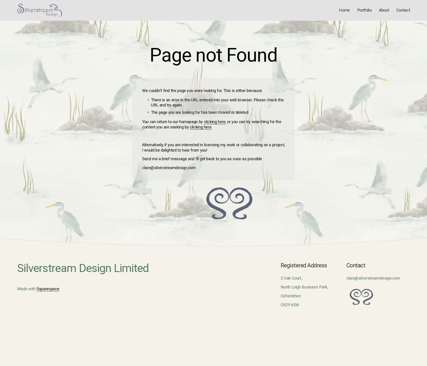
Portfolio (364, 10)
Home (344, 10)
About (384, 10)
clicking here (215, 121)
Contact (403, 10)
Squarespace (47, 288)
